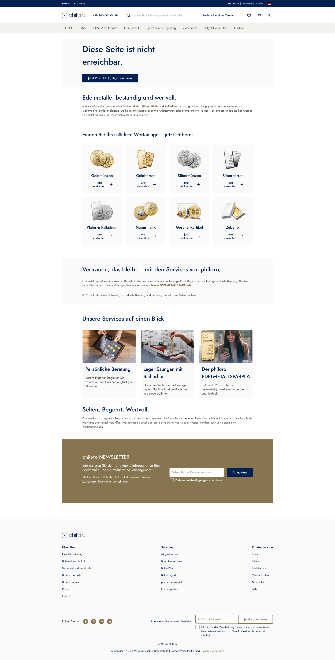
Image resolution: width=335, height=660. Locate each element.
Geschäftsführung (72, 554)
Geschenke (190, 28)
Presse (65, 589)
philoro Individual (171, 582)
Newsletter (258, 582)
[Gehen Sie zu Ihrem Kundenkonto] (269, 15)
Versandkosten (260, 575)
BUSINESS (79, 3)
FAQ (254, 589)
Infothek (239, 28)
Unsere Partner (70, 582)
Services (167, 547)
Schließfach (168, 568)
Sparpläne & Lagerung (161, 28)
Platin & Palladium (105, 28)
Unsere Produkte (71, 575)
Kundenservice (262, 547)
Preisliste (247, 3)
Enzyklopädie (169, 589)
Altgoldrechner (170, 554)
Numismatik (132, 28)
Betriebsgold (168, 575)
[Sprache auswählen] (269, 3)
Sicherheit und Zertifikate (76, 568)
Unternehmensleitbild (74, 561)
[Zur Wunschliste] (249, 15)
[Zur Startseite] (73, 15)
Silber (82, 28)
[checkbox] (172, 480)
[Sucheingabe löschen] (192, 15)
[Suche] (128, 15)
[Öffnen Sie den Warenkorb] (259, 15)
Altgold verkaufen (215, 28)
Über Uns (68, 547)
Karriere (66, 596)
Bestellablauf (259, 568)
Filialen (259, 3)
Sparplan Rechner (171, 561)
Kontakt (256, 554)
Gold (68, 28)
